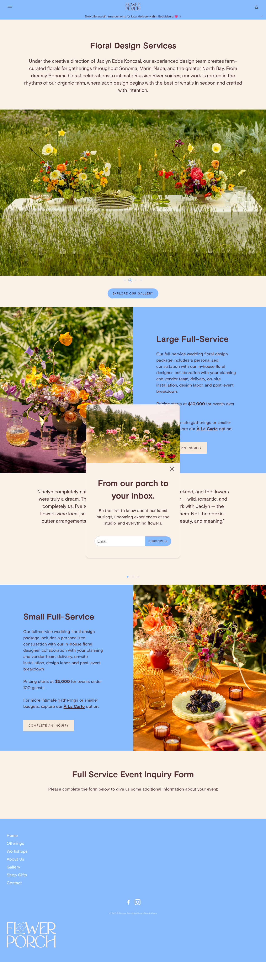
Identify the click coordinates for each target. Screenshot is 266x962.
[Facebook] (128, 902)
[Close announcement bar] (262, 16)
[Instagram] (137, 902)
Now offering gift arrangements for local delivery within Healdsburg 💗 (131, 16)
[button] (10, 7)
